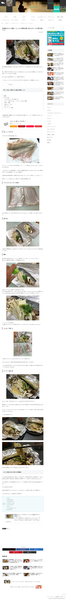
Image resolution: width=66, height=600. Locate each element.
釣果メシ (4, 528)
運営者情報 (57, 596)
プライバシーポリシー (50, 596)
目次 (10, 84)
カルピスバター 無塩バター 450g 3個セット (18, 121)
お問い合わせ (62, 596)
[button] (29, 552)
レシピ (9, 528)
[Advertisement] (22, 35)
